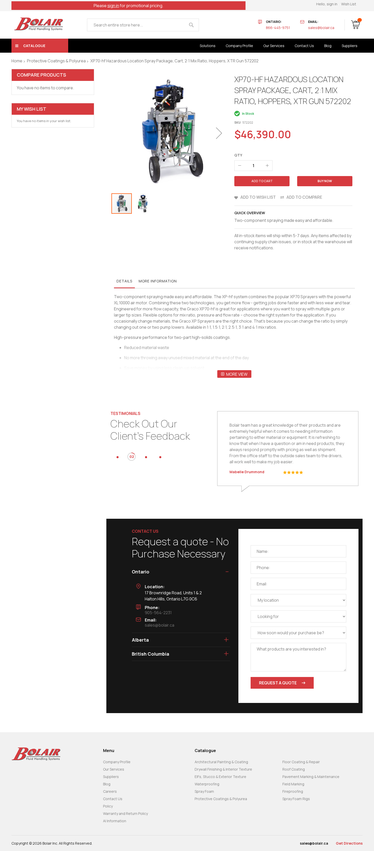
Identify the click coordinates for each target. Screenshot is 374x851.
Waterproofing (207, 784)
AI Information (114, 820)
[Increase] (267, 166)
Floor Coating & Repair (301, 761)
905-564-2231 (158, 613)
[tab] (124, 282)
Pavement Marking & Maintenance (310, 776)
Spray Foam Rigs (296, 798)
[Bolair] (38, 24)
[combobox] (143, 25)
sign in (113, 5)
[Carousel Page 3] (146, 457)
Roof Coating (293, 769)
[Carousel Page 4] (160, 457)
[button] (219, 133)
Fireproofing (292, 791)
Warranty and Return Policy (125, 813)
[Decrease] (240, 166)
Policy (108, 806)
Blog (106, 784)
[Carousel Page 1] (117, 457)
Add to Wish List (258, 197)
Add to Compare (304, 197)
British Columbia (150, 654)
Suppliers (111, 776)
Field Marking (293, 784)
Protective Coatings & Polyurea (56, 61)
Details (124, 281)
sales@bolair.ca (321, 27)
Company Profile (117, 761)
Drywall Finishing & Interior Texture (223, 769)
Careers (110, 791)
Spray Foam (204, 791)
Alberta (140, 640)
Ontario (140, 572)
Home (16, 61)
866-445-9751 (278, 27)
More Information (158, 281)
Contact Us (112, 798)
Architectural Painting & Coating (221, 761)
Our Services (113, 769)
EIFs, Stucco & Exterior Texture (220, 776)
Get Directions (349, 843)
